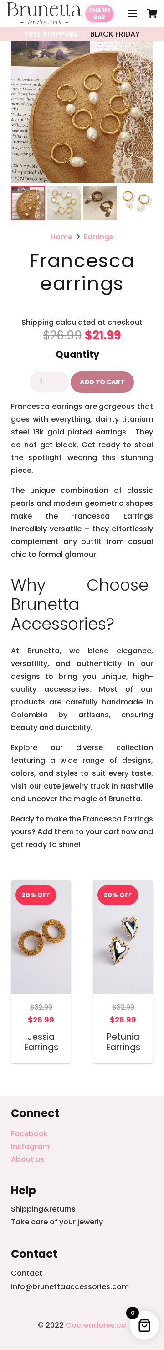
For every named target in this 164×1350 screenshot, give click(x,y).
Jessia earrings (41, 1042)
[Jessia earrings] (41, 886)
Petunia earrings (123, 1042)
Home (61, 237)
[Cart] (153, 13)
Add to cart (102, 381)
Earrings (98, 237)
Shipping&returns (43, 1209)
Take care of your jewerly (57, 1222)
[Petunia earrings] (123, 886)
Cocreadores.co (96, 1325)
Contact (26, 1273)
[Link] (44, 13)
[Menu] (132, 13)
